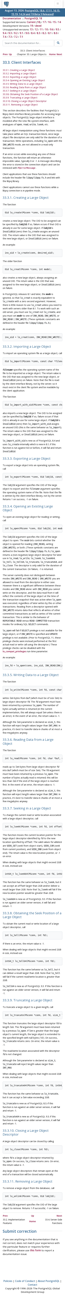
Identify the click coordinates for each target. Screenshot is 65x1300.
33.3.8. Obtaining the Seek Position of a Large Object (30, 94)
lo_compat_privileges (14, 651)
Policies (7, 1281)
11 (41, 29)
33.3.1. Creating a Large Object (19, 70)
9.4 (4, 33)
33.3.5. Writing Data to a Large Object (22, 83)
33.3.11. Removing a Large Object (20, 104)
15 (54, 22)
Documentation (12, 18)
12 (36, 29)
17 (44, 22)
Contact (32, 1284)
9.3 (10, 33)
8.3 (38, 33)
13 (31, 29)
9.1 (21, 33)
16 (49, 22)
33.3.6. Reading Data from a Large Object (24, 87)
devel (38, 25)
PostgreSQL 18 (33, 18)
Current (31, 22)
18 (38, 22)
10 (46, 29)
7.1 (21, 36)
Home (52, 54)
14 (59, 22)
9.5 (57, 29)
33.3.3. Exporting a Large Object (19, 76)
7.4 (4, 36)
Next (59, 54)
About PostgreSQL (48, 1281)
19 (31, 25)
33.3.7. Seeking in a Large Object (19, 90)
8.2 (44, 33)
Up (10, 54)
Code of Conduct (25, 1281)
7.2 (16, 36)
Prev (5, 54)
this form (35, 1250)
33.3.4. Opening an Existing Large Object (24, 80)
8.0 (55, 33)
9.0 (27, 33)
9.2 (16, 33)
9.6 (51, 29)
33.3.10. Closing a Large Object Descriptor (25, 101)
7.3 (10, 36)
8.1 (50, 33)
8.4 (33, 33)
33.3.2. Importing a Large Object (19, 73)
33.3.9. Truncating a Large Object (20, 97)
